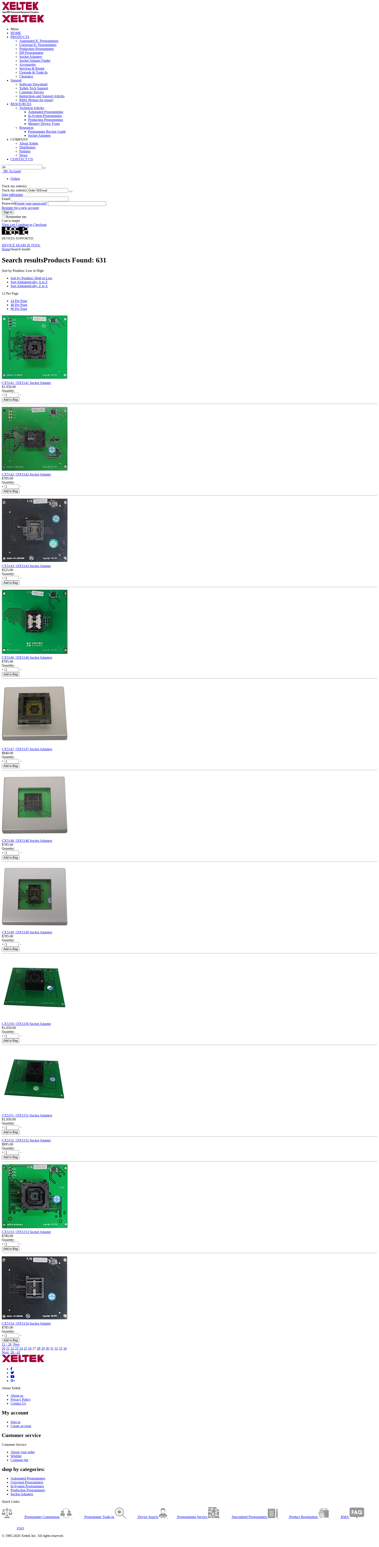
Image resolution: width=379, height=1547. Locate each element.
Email (6, 199)
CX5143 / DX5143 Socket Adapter (26, 566)
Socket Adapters (30, 56)
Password (8, 203)
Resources (26, 127)
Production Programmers (36, 49)
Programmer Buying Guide (47, 131)
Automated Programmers (28, 1478)
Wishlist (16, 1456)
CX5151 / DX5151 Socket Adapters (27, 1115)
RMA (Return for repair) (36, 100)
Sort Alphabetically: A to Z (29, 282)
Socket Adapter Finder (34, 60)
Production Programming (45, 120)
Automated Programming (45, 112)
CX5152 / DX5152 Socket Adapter (26, 1140)
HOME (16, 33)
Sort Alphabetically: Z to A (29, 286)
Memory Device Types (44, 124)
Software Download (33, 84)
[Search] (44, 168)
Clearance (26, 76)
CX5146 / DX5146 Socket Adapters (27, 657)
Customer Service (31, 92)
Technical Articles (31, 108)
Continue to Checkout (31, 225)
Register (17, 194)
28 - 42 (15, 1352)
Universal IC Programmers (37, 45)
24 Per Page (19, 301)
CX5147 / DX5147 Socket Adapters (27, 749)
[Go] (70, 191)
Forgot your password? (31, 203)
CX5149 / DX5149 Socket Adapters (27, 932)
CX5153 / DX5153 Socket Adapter (26, 1232)
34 (65, 1348)
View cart (8, 225)
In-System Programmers (27, 1486)
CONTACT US (22, 159)
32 (56, 1348)
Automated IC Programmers (38, 41)
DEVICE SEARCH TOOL (21, 245)
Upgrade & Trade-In (33, 72)
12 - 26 (7, 1344)
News (23, 155)
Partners (24, 151)
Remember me (16, 217)
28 (38, 1348)
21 (8, 1348)
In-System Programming (45, 116)
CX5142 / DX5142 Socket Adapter (26, 474)
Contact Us (18, 1403)
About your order (23, 1452)
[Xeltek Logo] (20, 12)
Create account (21, 1426)
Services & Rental (31, 68)
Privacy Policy (21, 1399)
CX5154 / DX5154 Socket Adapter (26, 1323)
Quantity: (8, 391)
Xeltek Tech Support (33, 88)
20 (3, 1348)
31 (52, 1348)
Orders (15, 179)
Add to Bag (11, 399)
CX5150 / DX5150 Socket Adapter (26, 1024)
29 (43, 1348)
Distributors (27, 147)
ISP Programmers (31, 53)
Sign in (7, 194)
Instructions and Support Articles (41, 96)
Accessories (27, 64)
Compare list (19, 1460)
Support (16, 80)
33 (60, 1348)
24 (21, 1348)
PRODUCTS (20, 37)
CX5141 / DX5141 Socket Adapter (26, 383)
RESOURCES (21, 104)
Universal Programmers (27, 1482)
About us (17, 1395)
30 (47, 1348)
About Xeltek (28, 143)
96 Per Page (19, 309)
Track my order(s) (14, 190)
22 (12, 1348)
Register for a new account (20, 208)
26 (30, 1348)
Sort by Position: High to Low (31, 278)
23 (16, 1348)
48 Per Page (19, 305)
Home (6, 249)
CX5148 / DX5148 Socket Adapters (27, 841)
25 (25, 1348)
